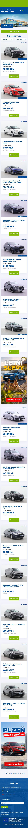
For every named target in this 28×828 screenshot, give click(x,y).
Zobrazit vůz (14, 76)
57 (18, 773)
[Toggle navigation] (26, 10)
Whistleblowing (5, 814)
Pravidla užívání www (15, 827)
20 (11, 773)
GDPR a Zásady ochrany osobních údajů (12, 812)
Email (3, 803)
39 (15, 773)
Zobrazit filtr (14, 31)
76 (22, 773)
